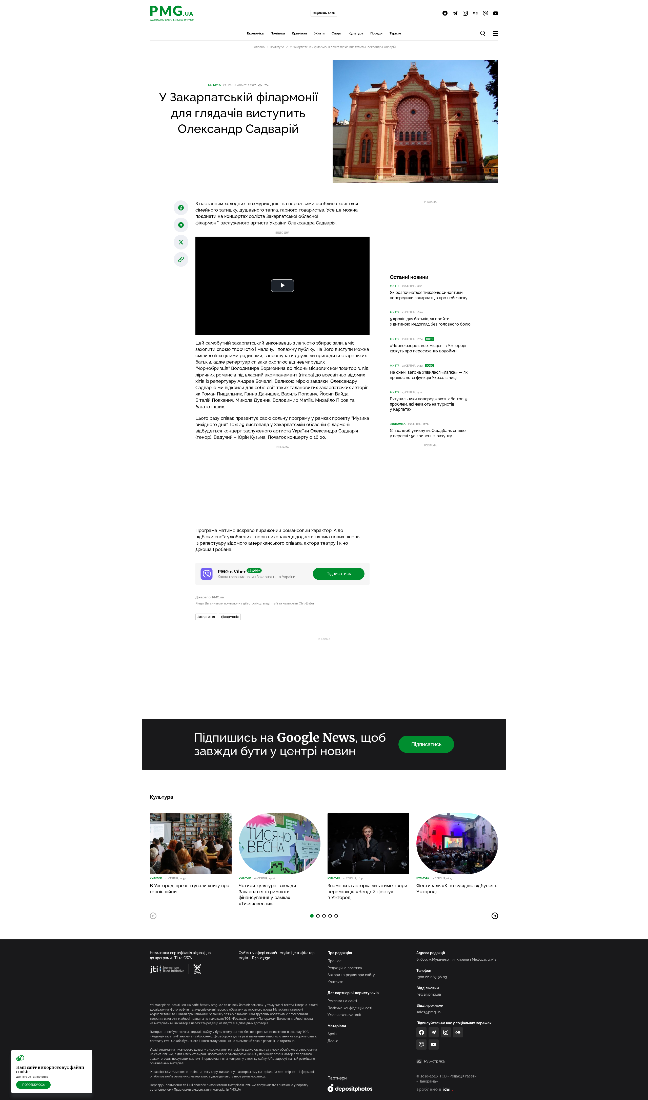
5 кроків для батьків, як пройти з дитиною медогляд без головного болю (430, 321)
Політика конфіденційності (350, 1008)
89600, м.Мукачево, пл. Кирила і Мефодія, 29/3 (456, 959)
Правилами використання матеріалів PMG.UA (208, 1089)
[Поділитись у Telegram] (181, 225)
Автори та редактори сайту (351, 975)
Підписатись (339, 573)
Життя (319, 33)
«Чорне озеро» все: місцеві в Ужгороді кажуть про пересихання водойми (428, 348)
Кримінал (299, 33)
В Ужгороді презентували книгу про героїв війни (189, 888)
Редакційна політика (345, 968)
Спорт (336, 33)
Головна (259, 47)
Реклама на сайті (342, 1001)
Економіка (255, 33)
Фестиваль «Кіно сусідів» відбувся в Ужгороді (456, 888)
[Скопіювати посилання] (181, 259)
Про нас (334, 961)
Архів (332, 1034)
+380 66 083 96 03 (431, 977)
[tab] (312, 916)
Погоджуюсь (33, 1085)
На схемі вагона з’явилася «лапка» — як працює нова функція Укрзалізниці (429, 375)
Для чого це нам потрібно (32, 1076)
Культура (356, 33)
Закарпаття (206, 617)
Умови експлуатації (344, 1015)
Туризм (395, 33)
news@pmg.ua (428, 994)
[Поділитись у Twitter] (181, 242)
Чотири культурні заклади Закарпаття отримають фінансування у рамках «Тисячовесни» (267, 894)
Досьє (333, 1041)
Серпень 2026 (324, 13)
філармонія (230, 617)
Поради (376, 33)
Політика (278, 33)
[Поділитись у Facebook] (181, 207)
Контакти (335, 982)
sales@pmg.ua (428, 1012)
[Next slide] (494, 915)
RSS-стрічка (434, 1061)
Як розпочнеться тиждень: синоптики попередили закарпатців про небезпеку (429, 295)
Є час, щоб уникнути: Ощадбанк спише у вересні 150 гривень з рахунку (427, 433)
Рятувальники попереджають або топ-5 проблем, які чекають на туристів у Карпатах (429, 404)
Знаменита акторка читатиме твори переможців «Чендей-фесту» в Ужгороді (367, 891)
